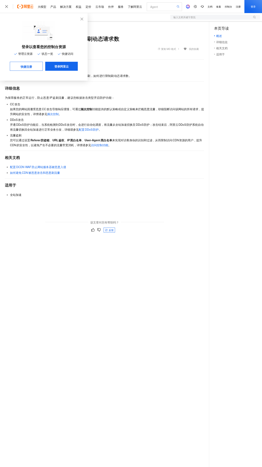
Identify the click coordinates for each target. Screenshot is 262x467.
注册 (238, 6)
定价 (88, 6)
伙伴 (111, 6)
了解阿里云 (135, 6)
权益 (78, 6)
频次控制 (53, 114)
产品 (53, 6)
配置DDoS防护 (89, 129)
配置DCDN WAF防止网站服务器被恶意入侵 (38, 167)
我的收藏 (194, 49)
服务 (121, 6)
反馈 (111, 230)
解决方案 (66, 6)
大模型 (42, 6)
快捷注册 (26, 66)
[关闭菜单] (6, 6)
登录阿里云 (61, 66)
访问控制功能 (99, 145)
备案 (218, 6)
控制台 (228, 6)
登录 (253, 6)
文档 (210, 6)
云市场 (99, 6)
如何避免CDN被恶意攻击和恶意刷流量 (35, 173)
